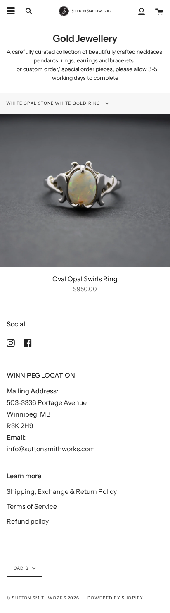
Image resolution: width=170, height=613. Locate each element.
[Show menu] (11, 11)
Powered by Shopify (115, 598)
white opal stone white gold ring (54, 103)
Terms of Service (32, 506)
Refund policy (28, 521)
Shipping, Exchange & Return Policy (62, 491)
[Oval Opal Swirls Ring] (85, 190)
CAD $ (21, 568)
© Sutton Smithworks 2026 (43, 598)
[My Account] (141, 11)
